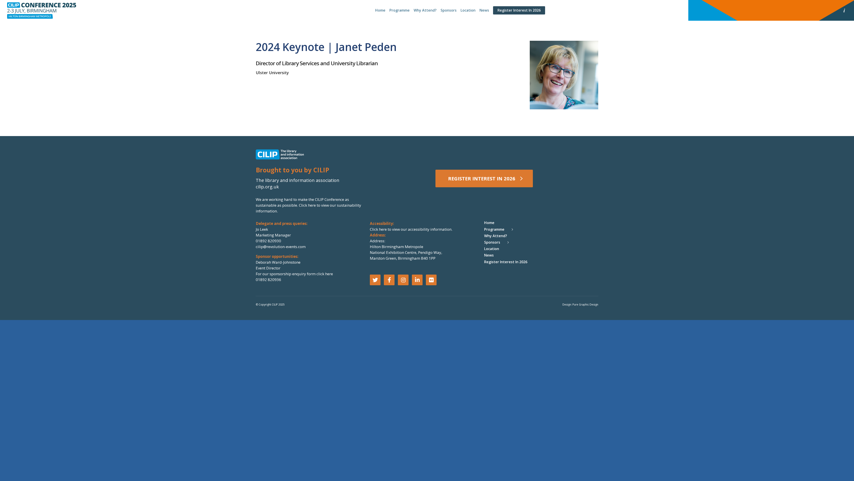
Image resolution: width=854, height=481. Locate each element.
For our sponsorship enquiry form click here (294, 273)
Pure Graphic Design (585, 304)
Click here (308, 205)
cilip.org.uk (267, 187)
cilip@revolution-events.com (281, 246)
